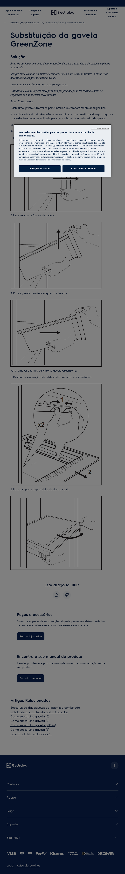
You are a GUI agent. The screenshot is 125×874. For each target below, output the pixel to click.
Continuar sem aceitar (100, 128)
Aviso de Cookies (26, 160)
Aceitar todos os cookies (83, 168)
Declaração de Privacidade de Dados (53, 160)
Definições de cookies (39, 168)
